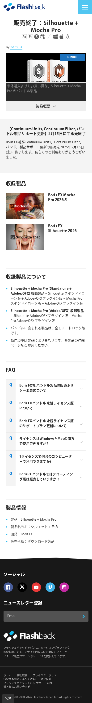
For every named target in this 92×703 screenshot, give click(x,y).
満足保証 (46, 679)
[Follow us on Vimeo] (50, 587)
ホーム (8, 675)
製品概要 (43, 106)
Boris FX (16, 47)
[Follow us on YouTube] (36, 587)
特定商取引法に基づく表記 (20, 679)
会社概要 (22, 675)
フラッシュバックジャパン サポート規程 (28, 683)
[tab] (46, 388)
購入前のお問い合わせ (17, 687)
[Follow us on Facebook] (8, 587)
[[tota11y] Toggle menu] (8, 698)
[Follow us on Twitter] (22, 587)
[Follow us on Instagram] (64, 587)
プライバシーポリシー (46, 675)
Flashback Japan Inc (45, 697)
